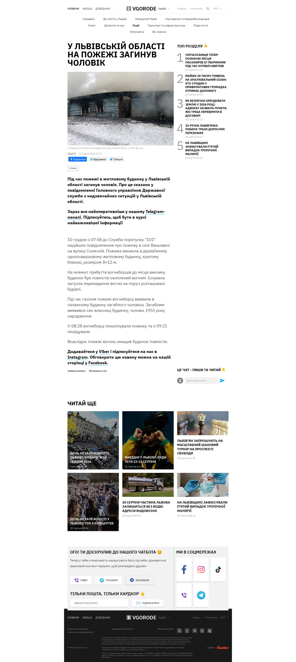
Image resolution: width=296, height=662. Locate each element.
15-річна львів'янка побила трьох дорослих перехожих (205, 129)
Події (136, 25)
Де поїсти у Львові (115, 19)
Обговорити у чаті (98, 371)
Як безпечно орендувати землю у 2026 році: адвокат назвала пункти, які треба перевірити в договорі (206, 108)
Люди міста (201, 25)
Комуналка (137, 31)
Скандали (89, 19)
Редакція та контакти (122, 629)
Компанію (197, 8)
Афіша (87, 8)
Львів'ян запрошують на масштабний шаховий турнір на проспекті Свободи (200, 447)
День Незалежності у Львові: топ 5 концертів (92, 521)
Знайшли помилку (76, 371)
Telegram (112, 580)
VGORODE (144, 617)
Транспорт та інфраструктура (166, 25)
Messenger (142, 580)
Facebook (97, 362)
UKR (215, 8)
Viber (104, 351)
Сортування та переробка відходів (187, 19)
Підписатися (150, 603)
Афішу (182, 8)
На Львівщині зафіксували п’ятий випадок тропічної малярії (201, 148)
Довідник (103, 8)
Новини (73, 8)
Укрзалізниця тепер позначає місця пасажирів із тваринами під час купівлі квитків (205, 60)
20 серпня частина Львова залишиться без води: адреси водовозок (146, 506)
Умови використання (77, 629)
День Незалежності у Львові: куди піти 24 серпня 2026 (89, 457)
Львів (162, 617)
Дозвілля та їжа (114, 25)
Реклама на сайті (165, 629)
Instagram (77, 357)
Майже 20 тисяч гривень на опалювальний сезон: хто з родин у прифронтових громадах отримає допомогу (206, 83)
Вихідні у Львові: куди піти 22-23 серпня (145, 459)
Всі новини (159, 31)
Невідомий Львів (146, 19)
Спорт (92, 25)
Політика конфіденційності (80, 632)
